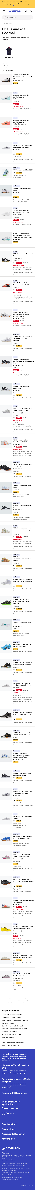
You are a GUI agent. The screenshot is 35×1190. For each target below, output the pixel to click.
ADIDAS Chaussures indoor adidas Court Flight (22, 774)
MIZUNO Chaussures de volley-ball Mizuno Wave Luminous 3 (21, 601)
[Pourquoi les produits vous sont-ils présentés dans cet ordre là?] (3, 71)
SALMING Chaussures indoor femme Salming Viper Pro (23, 927)
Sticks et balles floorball (10, 1045)
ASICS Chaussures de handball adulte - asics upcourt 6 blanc (21, 314)
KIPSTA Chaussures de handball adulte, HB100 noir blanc (22, 76)
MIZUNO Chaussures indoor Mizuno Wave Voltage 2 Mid (22, 580)
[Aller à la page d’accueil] (15, 11)
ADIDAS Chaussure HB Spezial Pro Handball (23, 901)
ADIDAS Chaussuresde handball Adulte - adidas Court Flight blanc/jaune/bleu (23, 235)
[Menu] (4, 11)
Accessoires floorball (9, 1031)
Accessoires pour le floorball (12, 1034)
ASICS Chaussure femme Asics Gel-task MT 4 (22, 441)
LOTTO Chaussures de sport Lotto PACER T (22, 465)
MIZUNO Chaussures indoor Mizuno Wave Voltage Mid (22, 663)
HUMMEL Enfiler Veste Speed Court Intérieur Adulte (23, 409)
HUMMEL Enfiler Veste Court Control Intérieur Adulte (22, 146)
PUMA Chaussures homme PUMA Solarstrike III (22, 645)
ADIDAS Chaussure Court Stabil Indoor (22, 387)
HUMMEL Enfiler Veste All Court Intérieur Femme (21, 855)
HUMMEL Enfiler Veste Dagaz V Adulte (23, 817)
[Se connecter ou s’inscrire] (26, 11)
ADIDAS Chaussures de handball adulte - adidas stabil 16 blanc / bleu (21, 755)
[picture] (6, 79)
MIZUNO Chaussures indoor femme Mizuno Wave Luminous (22, 338)
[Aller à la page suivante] (25, 1001)
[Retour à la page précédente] (10, 1001)
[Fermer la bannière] (31, 3)
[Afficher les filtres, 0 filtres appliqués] (5, 65)
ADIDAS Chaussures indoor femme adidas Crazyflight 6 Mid (23, 530)
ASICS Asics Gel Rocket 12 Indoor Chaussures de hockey (23, 880)
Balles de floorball (8, 1023)
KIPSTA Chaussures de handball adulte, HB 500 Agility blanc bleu (21, 97)
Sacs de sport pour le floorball (12, 1026)
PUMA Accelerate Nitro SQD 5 (23, 170)
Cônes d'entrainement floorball (13, 1043)
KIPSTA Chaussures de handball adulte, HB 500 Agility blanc (21, 212)
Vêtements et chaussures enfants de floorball (18, 1020)
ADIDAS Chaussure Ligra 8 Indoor (22, 189)
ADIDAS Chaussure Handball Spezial (23, 255)
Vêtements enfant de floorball (12, 1015)
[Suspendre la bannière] (28, 3)
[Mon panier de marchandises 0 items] (30, 11)
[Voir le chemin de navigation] (3, 23)
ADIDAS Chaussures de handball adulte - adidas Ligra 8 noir (23, 361)
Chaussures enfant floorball (11, 1017)
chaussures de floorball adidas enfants (15, 1040)
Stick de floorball (8, 1037)
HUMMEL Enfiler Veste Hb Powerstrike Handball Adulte (23, 284)
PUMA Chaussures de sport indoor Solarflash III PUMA (22, 837)
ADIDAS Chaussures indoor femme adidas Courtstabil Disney (22, 559)
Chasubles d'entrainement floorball (14, 1029)
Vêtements (9, 57)
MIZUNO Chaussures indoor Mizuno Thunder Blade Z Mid (22, 713)
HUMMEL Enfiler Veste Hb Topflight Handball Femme (22, 684)
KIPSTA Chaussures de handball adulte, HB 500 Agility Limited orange (21, 122)
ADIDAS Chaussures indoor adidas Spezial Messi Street (22, 956)
